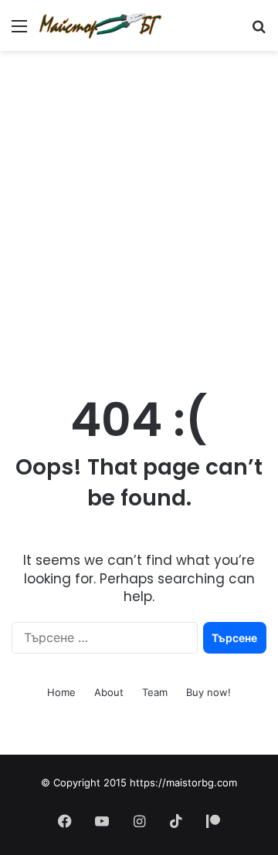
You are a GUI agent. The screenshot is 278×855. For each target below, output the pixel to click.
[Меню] (19, 31)
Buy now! (208, 692)
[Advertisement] (139, 205)
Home (61, 692)
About (109, 692)
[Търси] (258, 31)
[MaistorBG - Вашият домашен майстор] (100, 25)
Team (155, 692)
